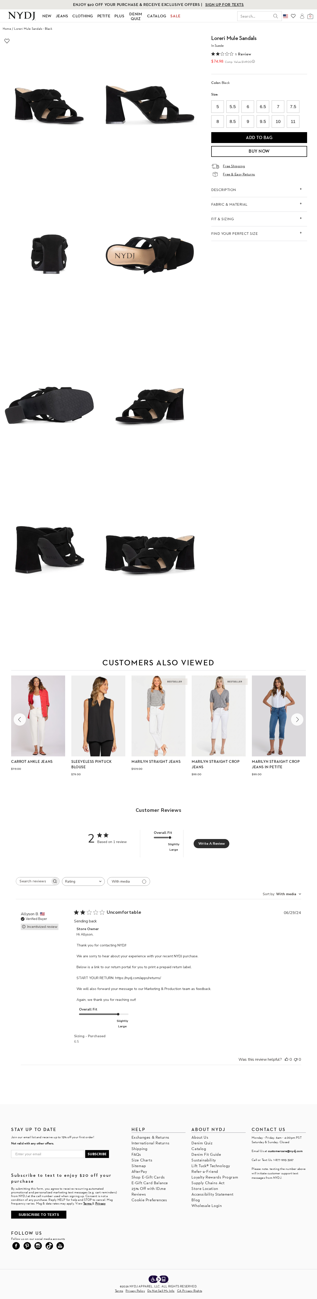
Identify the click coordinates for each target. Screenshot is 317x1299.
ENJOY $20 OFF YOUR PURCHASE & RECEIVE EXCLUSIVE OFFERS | (138, 4)
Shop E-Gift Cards (148, 1177)
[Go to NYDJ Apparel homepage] (21, 16)
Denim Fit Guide (206, 1154)
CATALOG (156, 16)
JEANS (62, 16)
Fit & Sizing (222, 218)
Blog (195, 1200)
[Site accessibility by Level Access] (158, 1279)
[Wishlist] (293, 16)
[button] (20, 719)
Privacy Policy (135, 1291)
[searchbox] (33, 881)
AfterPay (139, 1171)
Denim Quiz (201, 1143)
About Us (199, 1137)
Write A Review (211, 843)
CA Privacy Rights (189, 1291)
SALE (175, 16)
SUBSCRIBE (97, 1154)
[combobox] (83, 881)
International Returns (151, 1143)
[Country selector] (285, 16)
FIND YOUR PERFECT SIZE (234, 233)
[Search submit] (275, 16)
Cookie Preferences (149, 1200)
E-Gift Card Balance (150, 1182)
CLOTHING (82, 16)
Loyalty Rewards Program (214, 1177)
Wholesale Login (206, 1205)
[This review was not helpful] (295, 1059)
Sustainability (203, 1160)
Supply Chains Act (207, 1182)
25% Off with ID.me (149, 1188)
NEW (47, 16)
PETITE (103, 16)
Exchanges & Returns (150, 1137)
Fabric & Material (229, 204)
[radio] (217, 106)
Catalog (198, 1148)
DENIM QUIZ (135, 16)
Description (223, 189)
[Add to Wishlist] (7, 41)
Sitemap (139, 1165)
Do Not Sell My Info (161, 1291)
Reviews (139, 1194)
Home (7, 28)
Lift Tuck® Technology (210, 1165)
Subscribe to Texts (39, 1215)
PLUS (119, 16)
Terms (119, 1291)
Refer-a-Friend (204, 1171)
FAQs (136, 1154)
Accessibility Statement (212, 1194)
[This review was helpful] (286, 1059)
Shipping (140, 1148)
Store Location (204, 1188)
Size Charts (142, 1160)
